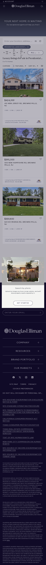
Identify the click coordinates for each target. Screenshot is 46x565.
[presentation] (23, 303)
